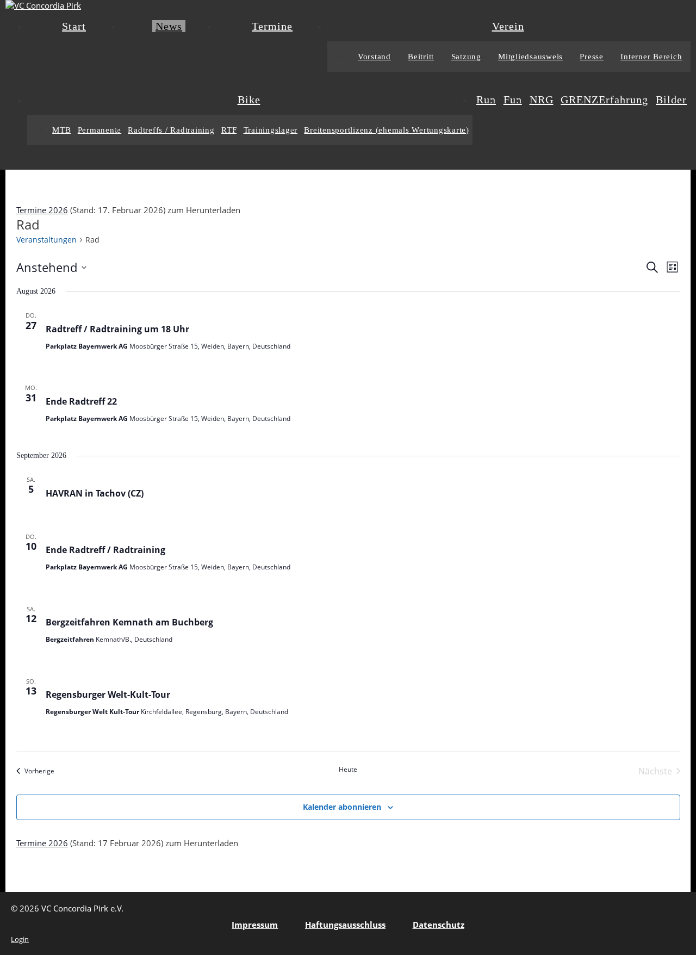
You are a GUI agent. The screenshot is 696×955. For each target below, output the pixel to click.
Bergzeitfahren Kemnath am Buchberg (129, 622)
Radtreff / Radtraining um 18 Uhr (117, 329)
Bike (249, 100)
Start (74, 26)
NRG (542, 100)
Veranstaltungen (46, 239)
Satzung (466, 56)
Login (20, 939)
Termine (272, 26)
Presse (592, 56)
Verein (508, 26)
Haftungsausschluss (345, 924)
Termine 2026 (42, 209)
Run (486, 100)
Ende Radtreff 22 (81, 401)
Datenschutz (438, 924)
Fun (513, 100)
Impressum (255, 924)
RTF (229, 130)
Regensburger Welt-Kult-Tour (108, 694)
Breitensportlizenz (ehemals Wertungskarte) (386, 130)
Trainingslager (271, 130)
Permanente (100, 130)
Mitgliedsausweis (530, 56)
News (169, 26)
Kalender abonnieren (342, 807)
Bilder (671, 100)
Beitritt (421, 56)
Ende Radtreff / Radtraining (105, 550)
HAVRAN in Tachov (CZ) (95, 493)
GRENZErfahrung (604, 100)
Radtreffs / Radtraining (171, 130)
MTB (61, 130)
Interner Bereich (651, 56)
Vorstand (374, 56)
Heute (348, 769)
